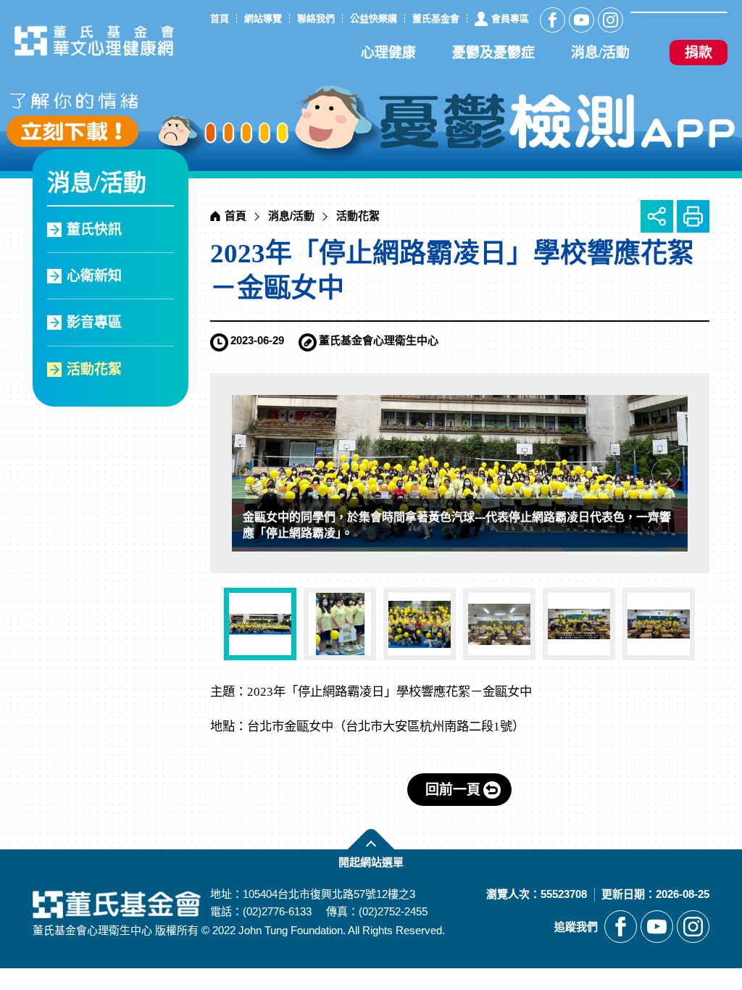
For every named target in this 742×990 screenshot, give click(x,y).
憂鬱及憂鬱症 (493, 52)
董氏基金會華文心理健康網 (94, 40)
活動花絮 (94, 369)
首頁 (235, 215)
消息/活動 (600, 52)
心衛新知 (94, 275)
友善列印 (693, 216)
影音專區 (94, 322)
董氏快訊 (94, 229)
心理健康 (388, 52)
